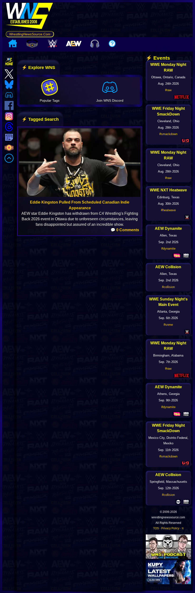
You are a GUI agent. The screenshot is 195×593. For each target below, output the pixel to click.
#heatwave (168, 210)
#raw (168, 90)
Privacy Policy (170, 528)
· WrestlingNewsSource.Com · (30, 34)
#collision (168, 287)
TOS (156, 528)
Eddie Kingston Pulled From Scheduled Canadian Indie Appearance (79, 205)
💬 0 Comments (125, 230)
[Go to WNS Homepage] (30, 16)
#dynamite (168, 248)
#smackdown (168, 134)
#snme (168, 324)
